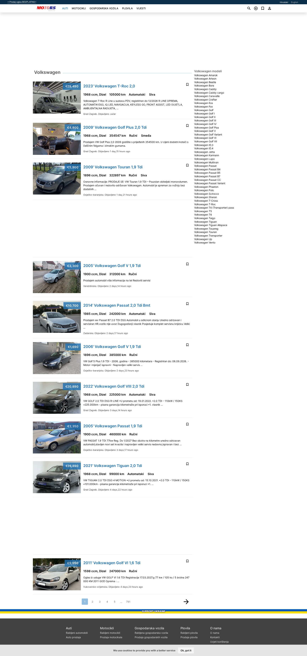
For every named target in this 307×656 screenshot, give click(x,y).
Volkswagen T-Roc (205, 204)
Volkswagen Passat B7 (207, 176)
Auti (65, 8)
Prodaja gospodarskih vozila (151, 637)
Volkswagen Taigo (204, 218)
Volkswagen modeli (208, 71)
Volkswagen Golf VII (205, 141)
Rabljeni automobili (77, 632)
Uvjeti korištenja (219, 641)
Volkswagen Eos (203, 102)
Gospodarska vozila (104, 8)
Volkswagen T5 (203, 211)
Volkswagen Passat (205, 165)
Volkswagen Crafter (205, 99)
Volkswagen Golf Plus (206, 127)
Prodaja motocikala (111, 637)
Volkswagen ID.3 (203, 144)
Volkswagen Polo (204, 190)
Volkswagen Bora (204, 85)
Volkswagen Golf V (205, 130)
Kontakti (215, 637)
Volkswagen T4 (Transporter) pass (214, 207)
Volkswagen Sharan (205, 197)
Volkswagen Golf (203, 110)
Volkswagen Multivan (206, 162)
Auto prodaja (73, 637)
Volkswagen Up (203, 239)
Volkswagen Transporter (208, 235)
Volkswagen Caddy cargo (209, 92)
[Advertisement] (153, 42)
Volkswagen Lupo (204, 158)
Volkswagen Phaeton (206, 186)
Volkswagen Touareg (206, 228)
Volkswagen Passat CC (207, 179)
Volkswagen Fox (203, 106)
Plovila (127, 8)
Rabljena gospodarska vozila (151, 632)
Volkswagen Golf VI (205, 137)
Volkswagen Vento (204, 242)
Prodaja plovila (189, 637)
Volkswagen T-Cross (206, 200)
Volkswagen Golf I (204, 113)
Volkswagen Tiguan (205, 221)
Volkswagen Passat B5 (207, 172)
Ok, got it (186, 650)
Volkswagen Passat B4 (207, 169)
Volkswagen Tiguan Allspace (210, 225)
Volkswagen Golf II (205, 117)
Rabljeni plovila (189, 632)
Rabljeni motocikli (110, 632)
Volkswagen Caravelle (207, 96)
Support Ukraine (153, 611)
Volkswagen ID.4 (203, 148)
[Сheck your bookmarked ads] (262, 8)
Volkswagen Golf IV (205, 123)
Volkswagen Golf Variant (208, 134)
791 (128, 601)
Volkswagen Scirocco (206, 193)
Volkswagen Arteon (205, 78)
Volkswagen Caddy (205, 89)
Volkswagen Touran (205, 231)
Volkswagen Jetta (204, 151)
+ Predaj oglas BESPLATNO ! (21, 2)
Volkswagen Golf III (205, 120)
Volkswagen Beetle (205, 82)
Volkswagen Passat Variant (209, 183)
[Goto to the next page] (186, 601)
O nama (215, 628)
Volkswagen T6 (203, 214)
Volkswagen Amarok (206, 75)
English (294, 2)
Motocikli (79, 8)
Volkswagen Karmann (206, 155)
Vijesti (141, 8)
